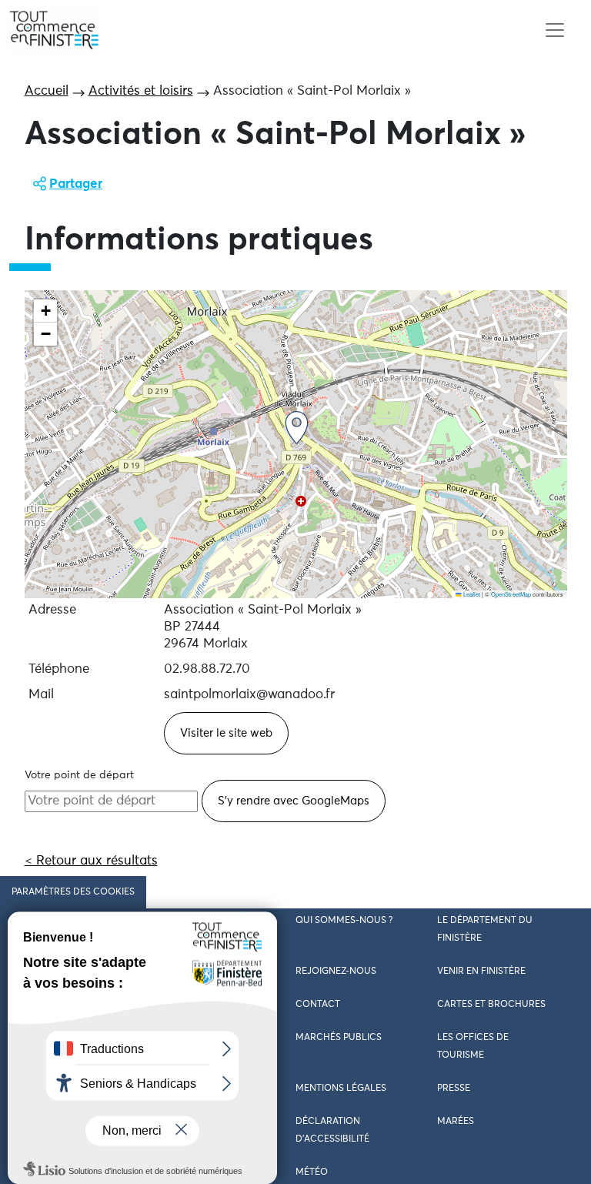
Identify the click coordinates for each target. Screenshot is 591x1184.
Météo (312, 1172)
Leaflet (471, 594)
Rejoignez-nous (336, 971)
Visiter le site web (226, 733)
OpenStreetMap (511, 594)
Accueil (46, 91)
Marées (455, 1121)
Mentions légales (341, 1088)
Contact (318, 1004)
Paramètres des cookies (73, 892)
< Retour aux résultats (91, 861)
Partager (75, 184)
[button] (297, 427)
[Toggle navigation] (554, 30)
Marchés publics (339, 1037)
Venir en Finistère (481, 971)
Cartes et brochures (491, 1004)
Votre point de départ (79, 775)
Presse (453, 1088)
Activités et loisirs (140, 91)
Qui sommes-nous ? (344, 920)
